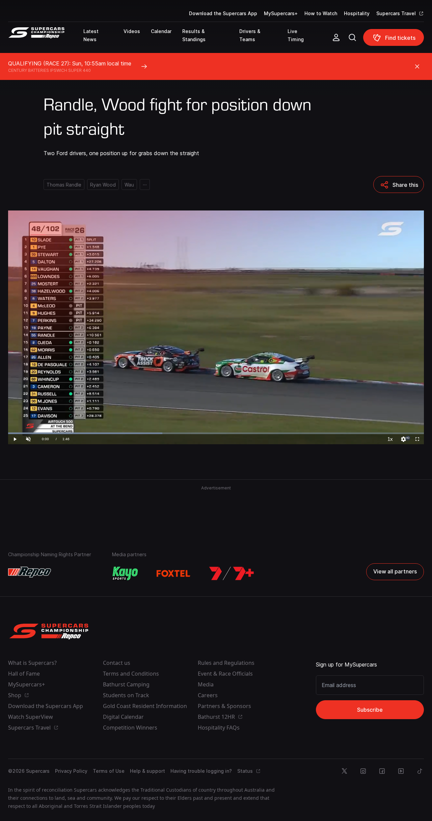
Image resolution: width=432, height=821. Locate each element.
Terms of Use (109, 771)
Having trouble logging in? (201, 771)
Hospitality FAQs (219, 727)
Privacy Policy (71, 771)
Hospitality (357, 13)
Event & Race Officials (225, 673)
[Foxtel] (173, 573)
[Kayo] (125, 573)
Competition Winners (130, 727)
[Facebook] (382, 771)
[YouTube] (401, 771)
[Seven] (231, 573)
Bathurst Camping (126, 684)
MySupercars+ (281, 13)
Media (206, 684)
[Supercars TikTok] (420, 771)
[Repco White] (29, 572)
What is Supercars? (32, 663)
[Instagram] (363, 771)
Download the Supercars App (223, 13)
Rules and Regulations (226, 663)
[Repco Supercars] (45, 40)
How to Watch (320, 13)
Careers (208, 695)
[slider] (216, 433)
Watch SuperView (30, 716)
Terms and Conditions (131, 673)
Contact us (116, 663)
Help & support (147, 771)
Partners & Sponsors (224, 706)
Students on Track (126, 695)
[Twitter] (344, 771)
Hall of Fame (24, 673)
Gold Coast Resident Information (145, 706)
